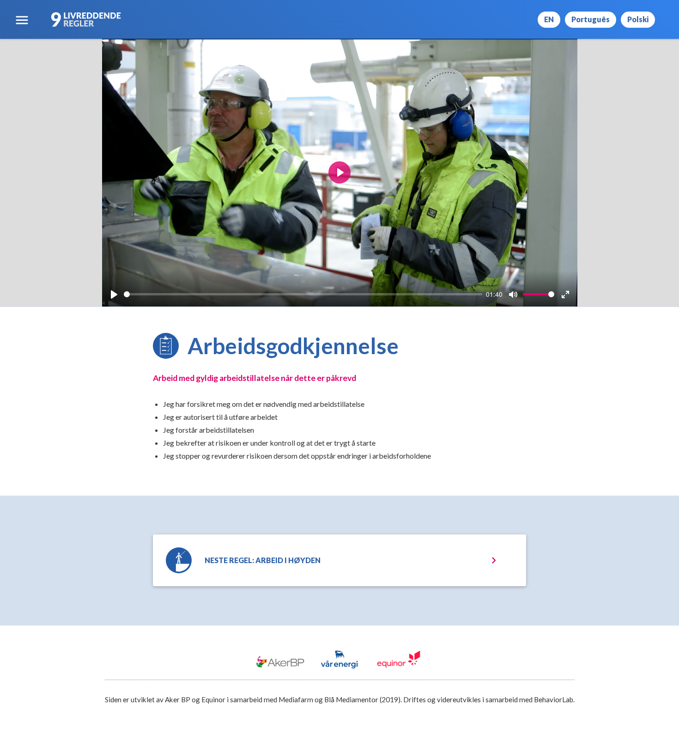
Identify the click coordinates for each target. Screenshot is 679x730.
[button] (21, 19)
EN (549, 19)
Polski (638, 19)
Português (590, 19)
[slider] (303, 294)
